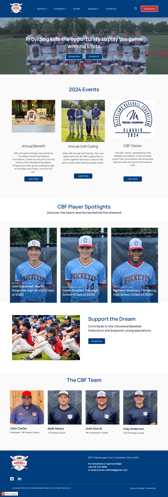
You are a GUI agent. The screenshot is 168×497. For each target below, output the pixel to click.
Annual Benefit (33, 146)
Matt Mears (56, 428)
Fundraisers (59, 8)
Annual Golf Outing (83, 146)
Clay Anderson (133, 429)
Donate (76, 8)
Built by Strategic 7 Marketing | (143, 488)
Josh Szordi (93, 428)
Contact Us (111, 8)
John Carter (18, 428)
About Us (41, 8)
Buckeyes (92, 8)
